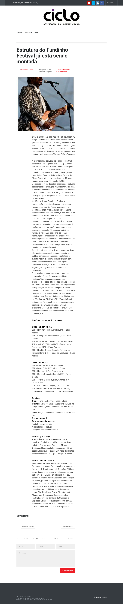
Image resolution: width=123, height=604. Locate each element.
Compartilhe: (22, 516)
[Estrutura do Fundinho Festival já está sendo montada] (45, 104)
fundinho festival (28, 526)
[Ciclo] (61, 21)
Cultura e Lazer (27, 70)
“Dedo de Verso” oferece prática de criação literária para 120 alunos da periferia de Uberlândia (26, 3)
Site (36, 32)
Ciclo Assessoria (63, 69)
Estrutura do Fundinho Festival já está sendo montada (42, 56)
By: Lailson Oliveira (100, 597)
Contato (28, 32)
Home (19, 32)
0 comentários (61, 72)
